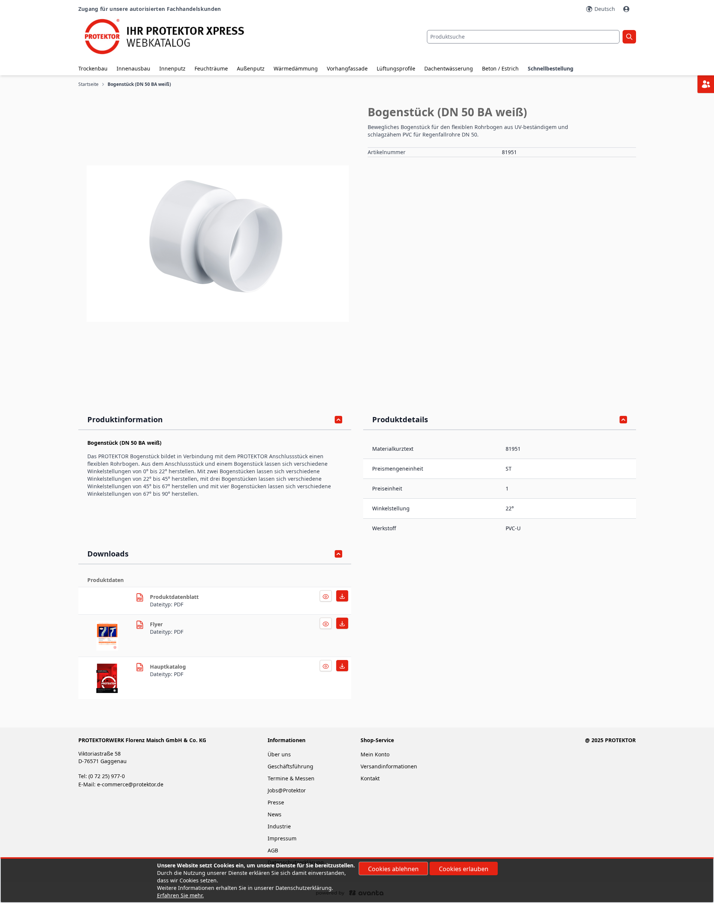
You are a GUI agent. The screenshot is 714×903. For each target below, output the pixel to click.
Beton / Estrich (500, 68)
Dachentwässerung (448, 68)
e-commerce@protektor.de (130, 784)
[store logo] (171, 36)
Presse (276, 802)
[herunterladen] (140, 597)
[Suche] (629, 37)
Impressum (282, 838)
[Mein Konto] (627, 9)
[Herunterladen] (326, 596)
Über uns (280, 754)
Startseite (88, 84)
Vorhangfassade (347, 68)
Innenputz (172, 68)
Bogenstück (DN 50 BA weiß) (139, 84)
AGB (273, 850)
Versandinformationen (389, 766)
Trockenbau (93, 68)
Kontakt (370, 778)
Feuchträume (211, 68)
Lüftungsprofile (396, 68)
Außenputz (251, 68)
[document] (357, 880)
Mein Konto (375, 754)
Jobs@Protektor (287, 790)
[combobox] (523, 37)
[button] (218, 243)
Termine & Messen (291, 778)
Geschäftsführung (290, 766)
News (274, 814)
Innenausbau (133, 68)
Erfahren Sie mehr (179, 895)
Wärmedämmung (296, 68)
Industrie (279, 826)
